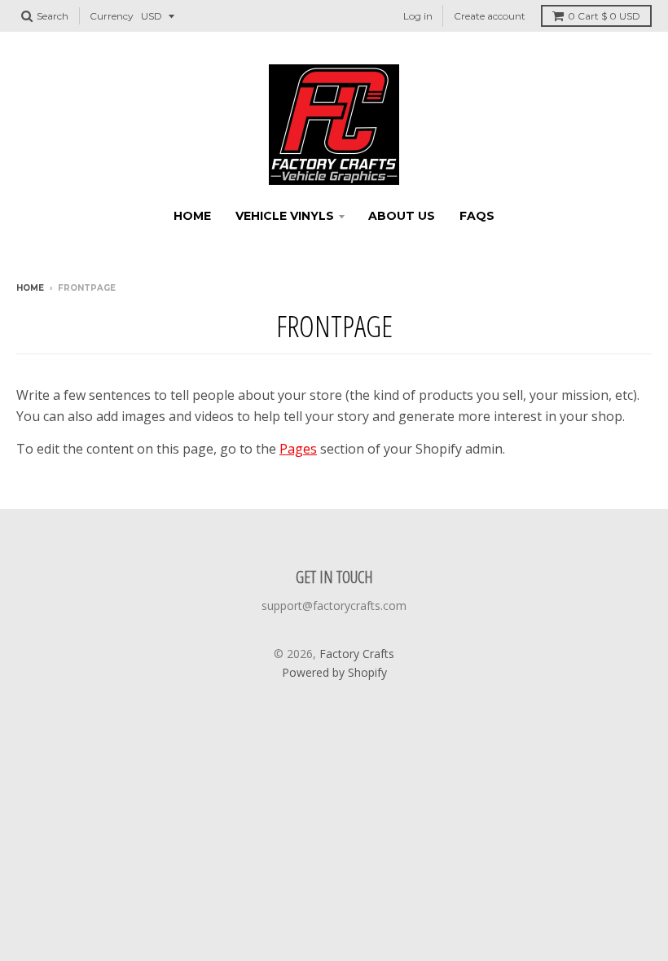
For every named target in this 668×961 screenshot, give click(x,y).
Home (192, 215)
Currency (112, 16)
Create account (489, 16)
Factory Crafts (356, 653)
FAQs (476, 215)
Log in (418, 16)
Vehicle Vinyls (284, 215)
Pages (298, 449)
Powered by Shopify (334, 672)
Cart (604, 16)
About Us (401, 215)
